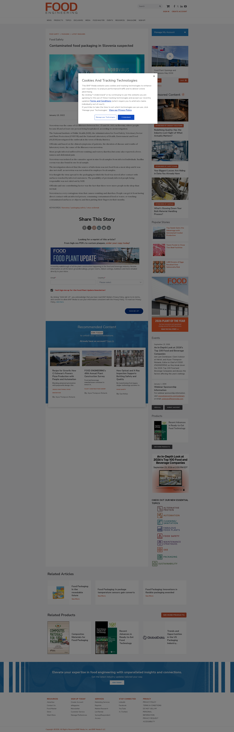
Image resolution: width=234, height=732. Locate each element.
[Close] (154, 76)
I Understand (126, 117)
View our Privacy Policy (120, 110)
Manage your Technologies (105, 117)
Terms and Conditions (100, 101)
